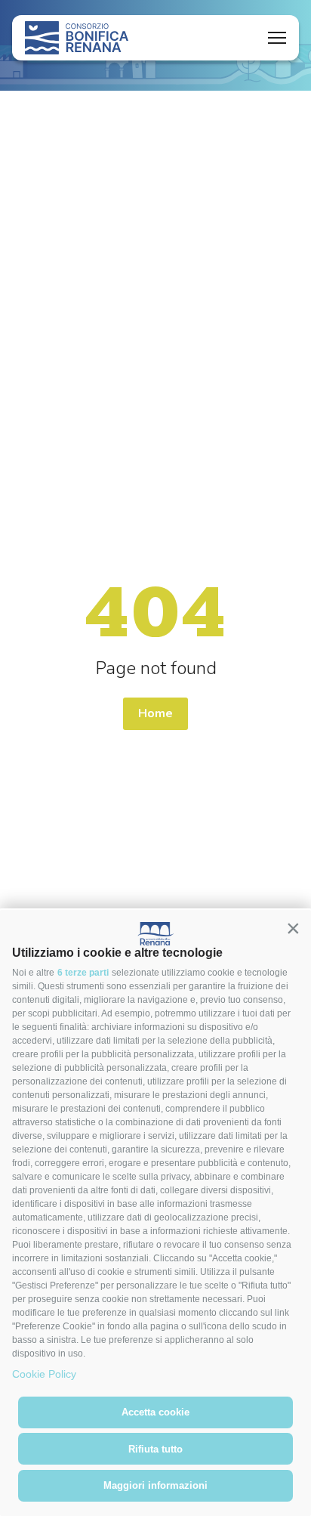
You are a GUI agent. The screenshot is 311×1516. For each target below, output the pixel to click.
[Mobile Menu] (277, 38)
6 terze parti (83, 972)
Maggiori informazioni (155, 1485)
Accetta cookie (155, 1412)
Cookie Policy (44, 1374)
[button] (293, 928)
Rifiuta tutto (155, 1449)
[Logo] (76, 37)
